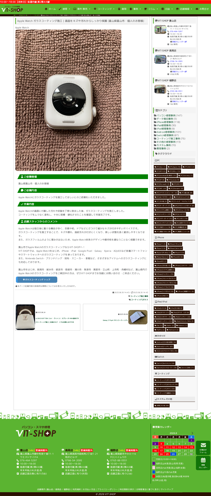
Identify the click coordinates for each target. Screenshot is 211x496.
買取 (124, 8)
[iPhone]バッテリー (165, 274)
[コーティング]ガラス (139, 299)
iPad (159, 325)
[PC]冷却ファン (163, 227)
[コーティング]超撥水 (165, 393)
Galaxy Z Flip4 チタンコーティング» (115, 320)
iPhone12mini (176, 248)
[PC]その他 (161, 201)
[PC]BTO (160, 171)
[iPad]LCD (161, 308)
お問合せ (204, 8)
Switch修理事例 (165, 135)
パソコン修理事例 (166, 115)
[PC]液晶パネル (163, 231)
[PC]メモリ (182, 218)
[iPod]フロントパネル (184, 321)
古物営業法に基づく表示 (147, 489)
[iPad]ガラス (162, 312)
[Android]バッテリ (164, 346)
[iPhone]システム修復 (165, 270)
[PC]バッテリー (163, 214)
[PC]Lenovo (173, 180)
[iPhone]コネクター (183, 265)
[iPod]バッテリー (164, 321)
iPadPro (160, 330)
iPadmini (182, 325)
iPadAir (170, 325)
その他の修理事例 (166, 141)
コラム (151, 8)
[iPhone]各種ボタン (186, 291)
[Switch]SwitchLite (165, 363)
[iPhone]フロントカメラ (166, 278)
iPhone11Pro (175, 244)
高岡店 (58, 489)
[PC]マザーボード (164, 218)
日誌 (167, 8)
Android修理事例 (166, 131)
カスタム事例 (164, 145)
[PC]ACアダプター (164, 197)
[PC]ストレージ (182, 210)
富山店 (50, 489)
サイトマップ (167, 489)
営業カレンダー (178, 41)
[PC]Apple (175, 167)
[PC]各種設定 (181, 227)
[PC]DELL (175, 171)
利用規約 (77, 489)
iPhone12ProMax (163, 252)
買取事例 (161, 148)
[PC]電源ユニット (182, 231)
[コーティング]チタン (165, 389)
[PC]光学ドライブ (183, 223)
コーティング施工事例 (139, 296)
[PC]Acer (160, 167)
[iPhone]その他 (163, 265)
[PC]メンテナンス (164, 223)
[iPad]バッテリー (183, 317)
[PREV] (155, 433)
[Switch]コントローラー (166, 367)
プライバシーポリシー (107, 489)
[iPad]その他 (176, 308)
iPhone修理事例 (165, 121)
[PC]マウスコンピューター (166, 193)
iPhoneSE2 (178, 257)
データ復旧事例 (165, 118)
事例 (135, 8)
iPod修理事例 (164, 128)
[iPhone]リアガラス (165, 291)
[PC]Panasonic (176, 188)
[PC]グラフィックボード (184, 205)
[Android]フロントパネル (166, 351)
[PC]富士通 (187, 193)
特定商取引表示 (127, 489)
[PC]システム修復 (163, 210)
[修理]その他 (162, 405)
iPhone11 (160, 244)
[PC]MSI (178, 184)
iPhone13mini (162, 257)
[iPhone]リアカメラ (165, 287)
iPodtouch (174, 330)
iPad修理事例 (164, 125)
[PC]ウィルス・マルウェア (181, 201)
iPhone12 (160, 248)
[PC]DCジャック (182, 197)
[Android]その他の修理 (166, 342)
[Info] (31, 450)
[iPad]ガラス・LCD (181, 312)
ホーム (52, 8)
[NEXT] (191, 433)
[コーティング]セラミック (167, 384)
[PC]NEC (161, 188)
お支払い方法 (89, 489)
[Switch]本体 (187, 368)
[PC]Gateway (186, 175)
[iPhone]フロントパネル (166, 283)
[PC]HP (160, 180)
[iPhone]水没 (162, 296)
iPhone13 (179, 252)
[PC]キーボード (163, 205)
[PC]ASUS (189, 167)
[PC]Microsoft (162, 184)
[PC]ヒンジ (180, 214)
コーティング (105, 8)
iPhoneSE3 (161, 261)
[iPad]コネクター (163, 317)
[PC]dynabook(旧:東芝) (166, 175)
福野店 (67, 489)
